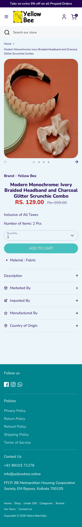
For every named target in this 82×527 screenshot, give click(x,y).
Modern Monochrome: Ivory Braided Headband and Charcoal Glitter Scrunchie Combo (40, 51)
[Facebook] (6, 384)
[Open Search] (6, 32)
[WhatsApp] (20, 384)
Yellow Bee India (36, 516)
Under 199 (30, 503)
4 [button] (48, 162)
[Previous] (5, 161)
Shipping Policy (16, 434)
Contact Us (25, 509)
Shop (17, 503)
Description (13, 275)
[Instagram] (13, 384)
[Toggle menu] (6, 17)
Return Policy (14, 418)
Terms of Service (17, 442)
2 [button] (39, 162)
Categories (46, 503)
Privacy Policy (15, 410)
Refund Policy (15, 426)
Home (7, 44)
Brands (60, 503)
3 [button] (43, 162)
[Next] (76, 161)
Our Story (10, 509)
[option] (41, 108)
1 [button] (34, 162)
